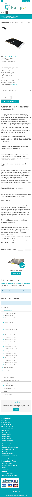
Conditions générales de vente (9, 465)
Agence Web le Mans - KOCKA (21, 495)
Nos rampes (8, 16)
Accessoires (5, 451)
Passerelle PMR (6, 432)
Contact (4, 467)
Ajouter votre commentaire (7, 283)
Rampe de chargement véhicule (10, 447)
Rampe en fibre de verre (8, 442)
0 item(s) (27, 1)
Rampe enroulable (6, 444)
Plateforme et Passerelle (8, 449)
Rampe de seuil (16, 16)
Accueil (2, 16)
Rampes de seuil (6, 434)
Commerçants (5, 469)
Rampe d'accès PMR (7, 453)
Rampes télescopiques (7, 440)
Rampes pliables (6, 436)
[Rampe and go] (16, 6)
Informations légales (7, 463)
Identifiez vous (5, 303)
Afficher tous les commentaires (22, 283)
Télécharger (14, 84)
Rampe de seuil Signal (16, 270)
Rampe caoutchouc (7, 445)
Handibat (16, 409)
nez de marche (6, 458)
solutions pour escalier (7, 457)
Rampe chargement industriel (9, 455)
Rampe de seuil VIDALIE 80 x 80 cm (9, 17)
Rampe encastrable (7, 438)
